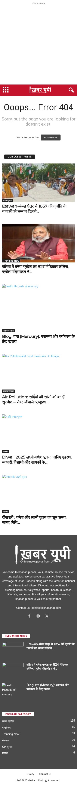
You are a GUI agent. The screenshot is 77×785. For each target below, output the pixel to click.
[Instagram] (39, 616)
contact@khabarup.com (46, 607)
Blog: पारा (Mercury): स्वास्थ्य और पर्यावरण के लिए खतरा (48, 687)
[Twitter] (47, 616)
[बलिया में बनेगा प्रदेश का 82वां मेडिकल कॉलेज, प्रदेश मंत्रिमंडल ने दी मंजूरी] (38, 243)
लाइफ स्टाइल (8, 330)
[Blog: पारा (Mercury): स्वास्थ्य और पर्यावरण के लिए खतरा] (38, 308)
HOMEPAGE (50, 137)
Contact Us (45, 773)
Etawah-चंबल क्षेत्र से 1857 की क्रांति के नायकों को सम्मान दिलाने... (34, 209)
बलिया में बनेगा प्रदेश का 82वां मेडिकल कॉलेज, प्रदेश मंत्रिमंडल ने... (47, 666)
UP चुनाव (7, 746)
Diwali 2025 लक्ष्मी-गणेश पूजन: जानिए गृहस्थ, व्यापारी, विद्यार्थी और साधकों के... (37, 460)
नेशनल (5, 740)
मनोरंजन (6, 727)
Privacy (30, 773)
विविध (5, 753)
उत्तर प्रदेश (7, 200)
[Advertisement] (38, 44)
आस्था (5, 451)
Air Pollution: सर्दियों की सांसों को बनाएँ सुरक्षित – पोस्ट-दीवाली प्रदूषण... (33, 399)
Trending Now (11, 260)
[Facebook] (30, 616)
